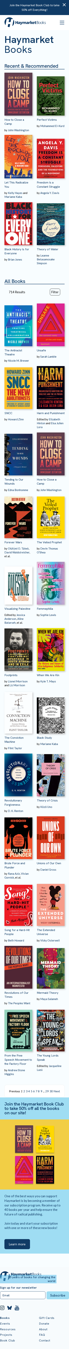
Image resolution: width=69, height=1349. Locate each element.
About (43, 1329)
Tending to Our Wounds (13, 482)
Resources (8, 1329)
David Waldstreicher (16, 552)
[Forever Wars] (18, 515)
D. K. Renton (15, 810)
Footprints (10, 675)
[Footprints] (18, 648)
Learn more (17, 1244)
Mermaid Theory (47, 993)
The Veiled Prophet (49, 542)
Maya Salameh (49, 999)
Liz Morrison (17, 685)
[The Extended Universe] (51, 902)
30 (51, 1091)
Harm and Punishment (51, 413)
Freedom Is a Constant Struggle (48, 184)
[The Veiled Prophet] (51, 515)
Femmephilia (45, 609)
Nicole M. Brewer (18, 360)
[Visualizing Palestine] (18, 581)
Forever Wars (13, 542)
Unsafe (41, 350)
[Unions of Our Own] (51, 836)
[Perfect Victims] (51, 92)
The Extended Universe (46, 932)
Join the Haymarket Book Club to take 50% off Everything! (34, 7)
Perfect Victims (47, 120)
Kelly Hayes (15, 192)
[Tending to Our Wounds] (18, 452)
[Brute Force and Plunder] (18, 836)
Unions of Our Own (49, 863)
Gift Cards (47, 1318)
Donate (44, 1324)
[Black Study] (51, 710)
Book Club (7, 1340)
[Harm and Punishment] (51, 386)
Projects (6, 1335)
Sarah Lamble (48, 356)
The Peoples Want (19, 1003)
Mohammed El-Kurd (52, 126)
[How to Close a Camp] (18, 92)
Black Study (44, 738)
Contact (44, 1340)
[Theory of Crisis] (51, 773)
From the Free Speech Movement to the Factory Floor (18, 1060)
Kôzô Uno (46, 806)
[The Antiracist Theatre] (18, 323)
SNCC (8, 413)
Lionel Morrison (18, 681)
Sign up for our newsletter (18, 1287)
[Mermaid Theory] (51, 965)
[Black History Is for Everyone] (18, 222)
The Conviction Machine (14, 740)
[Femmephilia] (51, 581)
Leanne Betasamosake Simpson (46, 259)
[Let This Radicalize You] (18, 155)
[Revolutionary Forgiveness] (18, 773)
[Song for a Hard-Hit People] (18, 902)
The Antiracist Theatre (13, 352)
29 (47, 1091)
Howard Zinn (16, 419)
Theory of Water (47, 249)
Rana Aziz (14, 873)
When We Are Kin (48, 675)
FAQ (42, 1335)
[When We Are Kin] (51, 648)
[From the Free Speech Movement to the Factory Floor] (18, 1028)
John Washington (18, 130)
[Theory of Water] (51, 222)
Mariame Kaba (13, 196)
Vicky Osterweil (50, 940)
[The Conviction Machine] (18, 710)
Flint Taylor (15, 748)
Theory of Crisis (47, 800)
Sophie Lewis (48, 615)
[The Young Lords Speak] (51, 1028)
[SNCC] (18, 386)
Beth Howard (16, 940)
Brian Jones (15, 259)
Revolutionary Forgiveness (13, 802)
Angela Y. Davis (49, 192)
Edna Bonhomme (18, 490)
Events (5, 1324)
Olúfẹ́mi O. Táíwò (18, 548)
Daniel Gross (48, 869)
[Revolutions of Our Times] (18, 965)
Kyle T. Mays (48, 681)
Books (5, 1318)
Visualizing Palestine (17, 609)
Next (57, 1091)
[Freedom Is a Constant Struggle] (51, 155)
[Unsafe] (51, 323)
